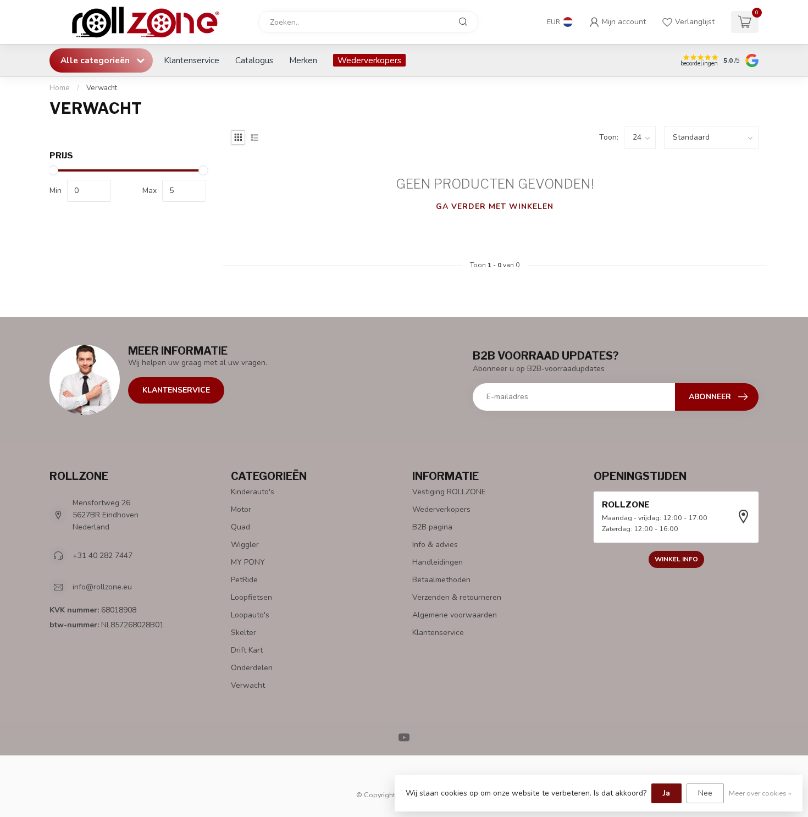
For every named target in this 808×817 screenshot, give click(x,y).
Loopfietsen (251, 597)
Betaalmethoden (441, 580)
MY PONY (248, 562)
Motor (241, 509)
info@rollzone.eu (102, 587)
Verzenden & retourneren (456, 597)
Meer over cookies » (760, 793)
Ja (666, 793)
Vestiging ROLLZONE (449, 492)
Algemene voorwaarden (454, 615)
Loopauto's (250, 615)
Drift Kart (247, 650)
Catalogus (254, 60)
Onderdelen (252, 668)
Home (59, 88)
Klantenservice (191, 60)
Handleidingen (437, 562)
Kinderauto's (252, 492)
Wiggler (245, 544)
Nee (705, 793)
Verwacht (101, 88)
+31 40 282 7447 (102, 555)
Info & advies (435, 544)
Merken (303, 60)
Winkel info (676, 559)
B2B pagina (432, 527)
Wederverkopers (369, 60)
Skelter (243, 632)
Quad (240, 527)
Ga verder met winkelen (495, 206)
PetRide (244, 580)
